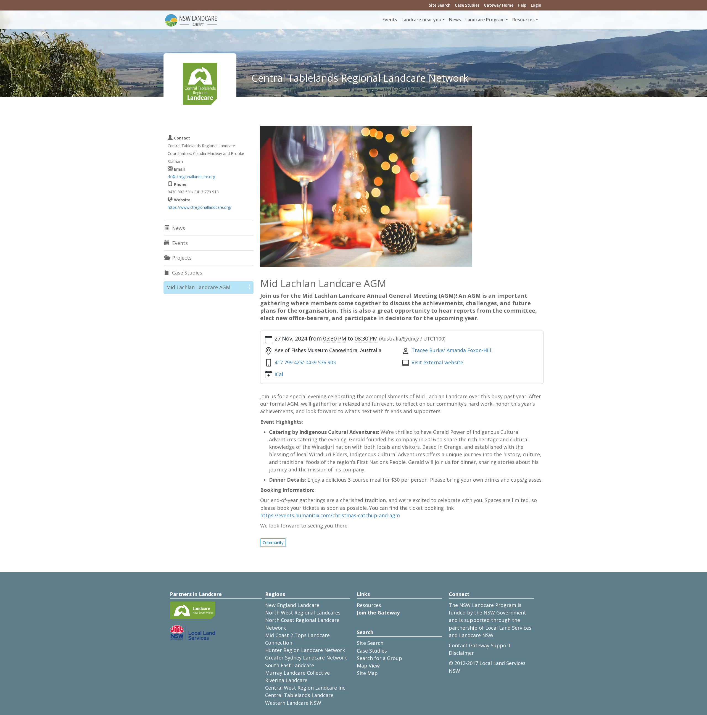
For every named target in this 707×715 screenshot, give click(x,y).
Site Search (439, 5)
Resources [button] (523, 20)
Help (522, 5)
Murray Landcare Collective (297, 672)
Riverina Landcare (286, 680)
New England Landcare (292, 605)
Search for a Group (379, 658)
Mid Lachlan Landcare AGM (198, 287)
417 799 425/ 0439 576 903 (305, 362)
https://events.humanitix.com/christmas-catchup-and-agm (330, 515)
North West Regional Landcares (303, 612)
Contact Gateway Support (480, 645)
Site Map (367, 673)
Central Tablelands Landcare (299, 695)
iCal (279, 374)
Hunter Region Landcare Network (305, 650)
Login (536, 5)
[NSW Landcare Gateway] (191, 20)
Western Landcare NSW (293, 703)
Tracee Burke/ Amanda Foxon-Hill (451, 350)
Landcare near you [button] (421, 20)
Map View (368, 665)
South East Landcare (289, 665)
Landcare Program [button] (485, 20)
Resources (369, 605)
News (455, 20)
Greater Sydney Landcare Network (306, 657)
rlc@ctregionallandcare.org (191, 176)
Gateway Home (498, 5)
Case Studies (467, 5)
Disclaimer (461, 653)
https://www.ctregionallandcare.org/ (199, 207)
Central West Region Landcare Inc (305, 687)
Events (389, 20)
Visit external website (437, 362)
